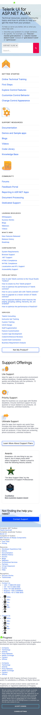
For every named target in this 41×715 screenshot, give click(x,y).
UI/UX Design (7, 325)
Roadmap (5, 242)
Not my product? (20, 350)
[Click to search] (36, 48)
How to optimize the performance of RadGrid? (19, 307)
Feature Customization (10, 331)
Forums (5, 181)
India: (12, 589)
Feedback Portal (10, 187)
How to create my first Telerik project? (16, 284)
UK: (12, 587)
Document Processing (13, 197)
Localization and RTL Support (13, 266)
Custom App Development (12, 334)
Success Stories (8, 220)
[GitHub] (5, 610)
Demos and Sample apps (14, 133)
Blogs (4, 138)
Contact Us (6, 583)
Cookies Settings (20, 711)
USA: (12, 585)
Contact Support (20, 519)
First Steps (7, 84)
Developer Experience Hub (11, 549)
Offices (4, 659)
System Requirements (10, 252)
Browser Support (8, 255)
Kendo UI (3, 534)
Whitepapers (7, 217)
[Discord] (5, 612)
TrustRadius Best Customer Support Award (16, 497)
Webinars (5, 226)
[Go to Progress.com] (6, 638)
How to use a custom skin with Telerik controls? (20, 292)
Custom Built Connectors (11, 340)
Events (4, 568)
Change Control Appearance (16, 100)
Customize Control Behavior (15, 95)
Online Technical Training (14, 79)
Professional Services (9, 562)
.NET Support (7, 257)
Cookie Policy (20, 698)
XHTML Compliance (9, 263)
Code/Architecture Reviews (12, 337)
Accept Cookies (20, 706)
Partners (5, 564)
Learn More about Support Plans (18, 443)
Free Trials (5, 541)
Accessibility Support (10, 269)
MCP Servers (4, 538)
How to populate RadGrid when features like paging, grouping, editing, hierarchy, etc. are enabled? (19, 302)
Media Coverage (8, 655)
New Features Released (11, 236)
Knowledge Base (10, 154)
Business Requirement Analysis (14, 343)
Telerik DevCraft (6, 530)
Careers (5, 657)
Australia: (13, 592)
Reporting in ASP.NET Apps (15, 192)
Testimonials (6, 577)
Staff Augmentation (9, 328)
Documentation (9, 127)
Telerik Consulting (9, 316)
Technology (6, 650)
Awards (4, 652)
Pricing (4, 543)
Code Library (8, 149)
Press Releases (7, 653)
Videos (5, 143)
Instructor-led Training (10, 319)
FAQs (4, 570)
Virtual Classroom (8, 566)
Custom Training (8, 322)
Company (5, 648)
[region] (20, 701)
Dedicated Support (11, 203)
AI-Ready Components (18, 538)
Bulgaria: (13, 591)
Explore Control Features (14, 90)
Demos (4, 551)
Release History (8, 239)
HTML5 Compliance (9, 260)
